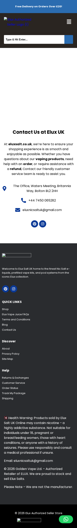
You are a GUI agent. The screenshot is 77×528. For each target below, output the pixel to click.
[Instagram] (42, 223)
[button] (69, 22)
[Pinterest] (34, 223)
